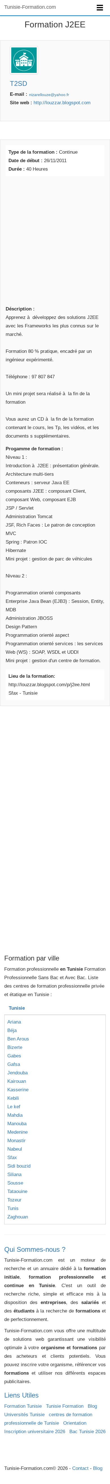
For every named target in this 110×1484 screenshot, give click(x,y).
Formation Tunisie (23, 1406)
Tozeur (14, 1200)
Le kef (13, 1106)
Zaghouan (17, 1217)
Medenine (17, 1132)
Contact (80, 1468)
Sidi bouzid (18, 1166)
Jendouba (17, 1072)
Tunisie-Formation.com (30, 7)
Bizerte (14, 1047)
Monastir (16, 1140)
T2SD (18, 83)
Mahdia (15, 1115)
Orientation (74, 1423)
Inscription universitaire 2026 (34, 1431)
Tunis (13, 1208)
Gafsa (13, 1064)
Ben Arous (18, 1039)
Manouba (17, 1123)
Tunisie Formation (64, 1406)
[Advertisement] (55, 240)
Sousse (15, 1183)
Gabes (14, 1056)
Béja (12, 1030)
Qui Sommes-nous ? (34, 1249)
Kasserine (17, 1089)
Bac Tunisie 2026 (87, 1431)
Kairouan (16, 1081)
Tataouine (17, 1191)
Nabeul (14, 1149)
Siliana (14, 1174)
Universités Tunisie (24, 1414)
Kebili (13, 1098)
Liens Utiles (21, 1395)
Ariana (14, 1022)
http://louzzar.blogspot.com (62, 102)
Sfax (12, 1157)
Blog (92, 1406)
